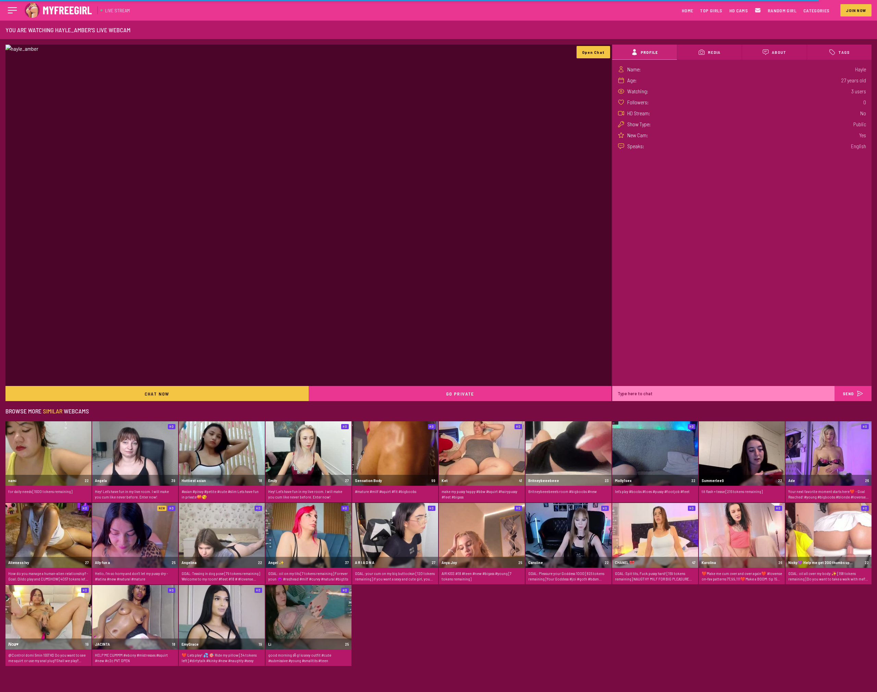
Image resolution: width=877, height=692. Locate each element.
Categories (816, 10)
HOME (687, 10)
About (779, 52)
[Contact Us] (758, 10)
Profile (649, 52)
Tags (844, 52)
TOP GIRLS (711, 10)
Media (714, 52)
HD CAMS (738, 10)
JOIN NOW (856, 10)
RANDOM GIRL (782, 10)
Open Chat (593, 52)
